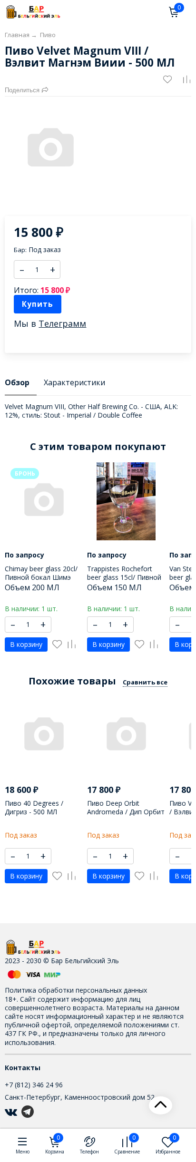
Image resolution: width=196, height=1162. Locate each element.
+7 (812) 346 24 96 (34, 1084)
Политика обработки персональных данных (76, 990)
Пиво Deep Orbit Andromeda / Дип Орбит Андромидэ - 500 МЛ (126, 812)
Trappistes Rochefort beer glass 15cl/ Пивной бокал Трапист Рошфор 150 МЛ (125, 581)
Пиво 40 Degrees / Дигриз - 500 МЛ (34, 807)
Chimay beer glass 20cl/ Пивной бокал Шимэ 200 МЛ (41, 577)
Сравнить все (145, 682)
